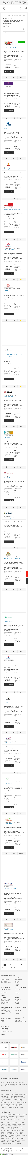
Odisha (12, 1102)
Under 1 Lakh (4, 1081)
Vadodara (7, 1141)
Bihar (2, 1094)
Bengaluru (21, 1116)
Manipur (10, 1101)
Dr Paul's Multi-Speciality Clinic (12, 209)
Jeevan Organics (8, 783)
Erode (2, 1122)
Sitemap (25, 1151)
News (9, 1151)
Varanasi (13, 1141)
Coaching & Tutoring (5, 999)
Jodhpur (3, 1129)
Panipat (3, 1137)
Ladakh (21, 1107)
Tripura (20, 1104)
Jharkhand (14, 1097)
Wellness (17, 984)
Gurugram (8, 1124)
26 (15, 967)
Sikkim (8, 1104)
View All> (17, 1003)
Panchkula (23, 1135)
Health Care (17, 982)
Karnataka (21, 1097)
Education (17, 990)
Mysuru (8, 1133)
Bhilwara (9, 1117)
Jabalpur (14, 1125)
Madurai (3, 1132)
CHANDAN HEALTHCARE (10, 47)
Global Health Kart (9, 249)
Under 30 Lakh (22, 1084)
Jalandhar (3, 1127)
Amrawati (18, 1114)
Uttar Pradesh (11, 1105)
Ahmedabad (8, 1114)
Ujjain (2, 1141)
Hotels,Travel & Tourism (21, 1007)
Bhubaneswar (20, 1117)
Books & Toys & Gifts (6, 1018)
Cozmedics (7, 88)
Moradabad (20, 1132)
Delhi (8, 1102)
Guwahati (14, 1124)
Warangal (19, 1143)
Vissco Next (7, 437)
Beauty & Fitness (4, 1009)
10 (5, 967)
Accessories (18, 999)
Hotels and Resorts (19, 1009)
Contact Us (14, 1150)
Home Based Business (6, 1007)
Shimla (16, 1138)
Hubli (23, 1124)
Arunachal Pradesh (14, 1093)
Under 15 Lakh (21, 1082)
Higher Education (5, 1000)
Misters (6, 290)
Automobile (17, 989)
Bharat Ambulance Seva (10, 396)
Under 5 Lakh (4, 1082)
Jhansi (21, 1127)
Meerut (15, 1132)
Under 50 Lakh (5, 1085)
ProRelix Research (8, 621)
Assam (22, 1093)
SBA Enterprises (8, 743)
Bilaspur (3, 1119)
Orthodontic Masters (9, 662)
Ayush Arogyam (8, 823)
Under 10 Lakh (13, 1082)
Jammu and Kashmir (6, 1097)
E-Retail (2, 1021)
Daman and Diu (23, 1094)
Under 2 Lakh (12, 1081)
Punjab (24, 1102)
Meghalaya (16, 1101)
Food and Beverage (19, 1017)
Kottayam (3, 1130)
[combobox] (14, 29)
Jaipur (19, 1125)
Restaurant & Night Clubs (20, 1021)
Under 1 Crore (13, 1085)
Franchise (5, 15)
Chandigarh (7, 1094)
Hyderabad (4, 1125)
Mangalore (9, 1132)
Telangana (3, 1107)
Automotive (3, 978)
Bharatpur (3, 1117)
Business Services (5, 987)
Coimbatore (10, 1121)
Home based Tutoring (6, 1011)
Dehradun (21, 1121)
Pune (24, 1137)
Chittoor (3, 1121)
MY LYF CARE (7, 477)
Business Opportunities (13, 15)
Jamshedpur (15, 1127)
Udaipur (23, 1140)
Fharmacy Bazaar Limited (10, 169)
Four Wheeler (4, 981)
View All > (3, 984)
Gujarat (6, 1096)
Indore (9, 1125)
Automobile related (5, 979)
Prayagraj (12, 1137)
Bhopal (14, 1117)
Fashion (17, 997)
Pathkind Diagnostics (9, 518)
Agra (2, 1114)
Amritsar (24, 1114)
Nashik (17, 1133)
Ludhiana (21, 1130)
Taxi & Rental (18, 1010)
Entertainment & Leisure (6, 1030)
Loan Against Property (24, 2)
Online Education (5, 1002)
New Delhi (13, 1135)
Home (3, 1150)
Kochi (12, 1129)
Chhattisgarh (15, 1094)
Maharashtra (4, 1101)
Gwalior (19, 1124)
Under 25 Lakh (13, 1084)
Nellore (8, 1135)
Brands (25, 1150)
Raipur (3, 1138)
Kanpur (8, 1129)
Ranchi (11, 1138)
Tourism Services (19, 1011)
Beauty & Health (18, 978)
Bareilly (10, 1116)
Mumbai (3, 1133)
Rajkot (7, 1138)
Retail (2, 1017)
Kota (21, 1129)
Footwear (17, 1002)
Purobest (6, 702)
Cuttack (16, 1121)
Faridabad (8, 1122)
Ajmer (13, 1114)
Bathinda (15, 1116)
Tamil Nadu (14, 1104)
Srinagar (21, 1138)
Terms (20, 1151)
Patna (7, 1137)
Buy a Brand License (4, 2)
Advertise (16, 1)
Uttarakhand (4, 1105)
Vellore (18, 1141)
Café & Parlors (18, 1018)
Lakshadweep (8, 1099)
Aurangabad (4, 1116)
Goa (2, 1096)
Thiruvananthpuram (10, 1140)
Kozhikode (10, 1130)
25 (11, 967)
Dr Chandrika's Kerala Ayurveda (12, 558)
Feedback (20, 1150)
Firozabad (14, 1122)
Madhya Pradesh (18, 1099)
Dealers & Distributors (20, 987)
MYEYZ (5, 128)
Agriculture (17, 992)
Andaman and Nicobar (13, 1107)
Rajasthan (3, 1104)
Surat (2, 1140)
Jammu (9, 1127)
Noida (18, 1135)
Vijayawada (4, 1143)
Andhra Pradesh (5, 1093)
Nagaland (3, 1102)
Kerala (2, 1099)
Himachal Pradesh (19, 1096)
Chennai (23, 1119)
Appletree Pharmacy (9, 929)
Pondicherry (18, 1102)
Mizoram (23, 1101)
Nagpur (13, 1133)
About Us (8, 1150)
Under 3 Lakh (20, 1081)
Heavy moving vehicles (6, 982)
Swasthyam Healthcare (10, 888)
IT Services (3, 993)
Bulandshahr (9, 1119)
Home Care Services (5, 1010)
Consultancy (4, 992)
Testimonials (14, 1151)
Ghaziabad (20, 1122)
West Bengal (19, 1105)
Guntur (3, 1124)
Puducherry (19, 1137)
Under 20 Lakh (5, 1084)
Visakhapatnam (12, 1143)
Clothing (17, 1000)
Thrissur (18, 1140)
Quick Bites (17, 1020)
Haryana (11, 1096)
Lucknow (16, 1130)
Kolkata (17, 1129)
